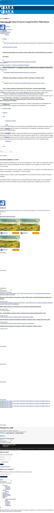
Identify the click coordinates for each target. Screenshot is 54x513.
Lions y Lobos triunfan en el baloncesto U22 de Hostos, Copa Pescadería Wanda (24, 88)
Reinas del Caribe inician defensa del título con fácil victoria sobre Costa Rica (23, 99)
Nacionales (7, 487)
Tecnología (7, 502)
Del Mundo (7, 489)
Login (4, 146)
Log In (1, 479)
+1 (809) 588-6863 (19, 433)
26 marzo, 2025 (3, 30)
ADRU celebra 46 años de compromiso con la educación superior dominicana (20, 306)
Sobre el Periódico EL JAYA (9, 4)
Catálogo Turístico (7, 108)
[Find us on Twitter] (0, 0)
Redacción (9, 29)
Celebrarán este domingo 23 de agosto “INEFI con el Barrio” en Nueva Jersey (23, 78)
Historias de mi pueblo (10, 120)
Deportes (5, 39)
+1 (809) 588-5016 (9, 433)
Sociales (7, 504)
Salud (6, 125)
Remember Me (5, 462)
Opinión (4, 490)
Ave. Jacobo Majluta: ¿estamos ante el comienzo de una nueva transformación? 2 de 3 (23, 313)
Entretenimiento (6, 494)
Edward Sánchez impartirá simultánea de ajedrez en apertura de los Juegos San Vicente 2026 (25, 319)
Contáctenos (8, 141)
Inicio (1, 18)
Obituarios (5, 112)
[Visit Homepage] (7, 9)
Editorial (7, 34)
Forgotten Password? (5, 466)
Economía (7, 501)
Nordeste (7, 18)
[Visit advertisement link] (10, 234)
